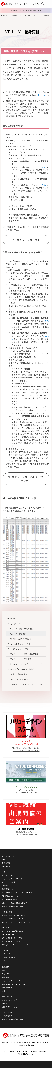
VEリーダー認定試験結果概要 (21, 628)
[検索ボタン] (43, 4)
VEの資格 (11, 618)
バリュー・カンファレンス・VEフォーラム (17, 892)
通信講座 (5, 885)
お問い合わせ (7, 1012)
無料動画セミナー (8, 889)
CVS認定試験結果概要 (18, 674)
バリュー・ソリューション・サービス (16, 922)
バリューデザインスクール (12, 875)
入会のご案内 (7, 953)
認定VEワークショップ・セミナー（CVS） (26, 684)
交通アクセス (7, 1042)
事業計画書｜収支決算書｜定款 (13, 984)
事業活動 (5, 977)
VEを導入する (7, 911)
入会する (5, 950)
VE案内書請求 (7, 1016)
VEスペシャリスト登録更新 (20, 659)
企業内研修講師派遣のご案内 (12, 906)
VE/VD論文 (6, 866)
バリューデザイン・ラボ (11, 981)
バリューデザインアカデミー (12, 879)
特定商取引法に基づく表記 (38, 1042)
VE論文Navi (6, 1003)
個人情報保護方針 (20, 1042)
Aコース (41, 95)
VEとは (4, 859)
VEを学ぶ (5, 872)
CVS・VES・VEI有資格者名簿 (19, 639)
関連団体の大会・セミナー (12, 896)
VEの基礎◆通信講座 (9, 899)
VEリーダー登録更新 (18, 633)
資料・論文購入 (8, 996)
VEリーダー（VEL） (16, 623)
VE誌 (4, 960)
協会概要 (5, 967)
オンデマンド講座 (8, 882)
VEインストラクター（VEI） (19, 644)
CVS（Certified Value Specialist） (21, 669)
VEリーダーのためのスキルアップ (14, 903)
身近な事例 (6, 863)
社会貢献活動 (7, 987)
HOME (31, 1045)
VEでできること (8, 856)
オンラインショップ (9, 1000)
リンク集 (5, 974)
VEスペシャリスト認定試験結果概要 (24, 654)
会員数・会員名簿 (8, 957)
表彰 (3, 991)
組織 (3, 970)
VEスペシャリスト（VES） (18, 649)
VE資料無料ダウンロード (11, 1007)
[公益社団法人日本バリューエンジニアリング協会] (20, 4)
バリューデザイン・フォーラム (13, 918)
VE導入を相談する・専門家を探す (14, 915)
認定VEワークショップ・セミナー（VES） (26, 664)
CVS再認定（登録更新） (19, 679)
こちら (43, 167)
